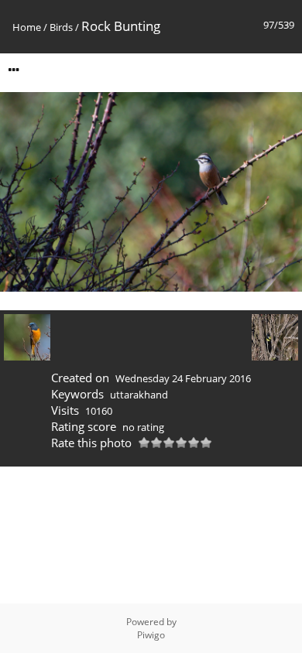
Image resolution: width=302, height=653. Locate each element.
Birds (61, 27)
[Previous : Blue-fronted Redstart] (27, 338)
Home (26, 27)
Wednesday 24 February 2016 (183, 378)
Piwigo (151, 634)
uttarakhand (139, 395)
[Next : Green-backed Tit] (275, 338)
